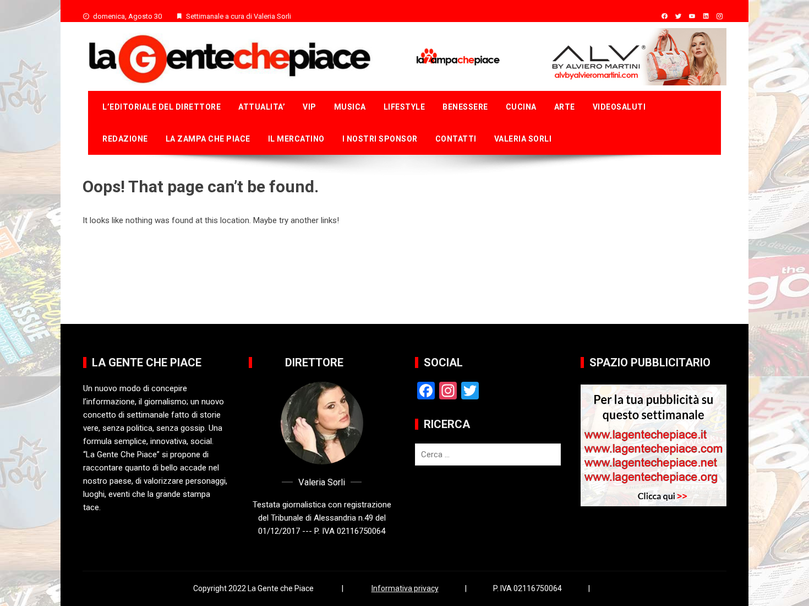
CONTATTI (456, 138)
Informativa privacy (405, 588)
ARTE (564, 106)
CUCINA (521, 106)
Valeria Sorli (523, 138)
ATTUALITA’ (261, 106)
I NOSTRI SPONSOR (380, 138)
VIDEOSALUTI (619, 106)
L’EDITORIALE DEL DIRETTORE (161, 106)
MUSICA (350, 106)
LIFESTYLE (404, 106)
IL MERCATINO (296, 138)
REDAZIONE (125, 138)
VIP (309, 106)
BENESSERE (465, 106)
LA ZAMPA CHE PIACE (208, 138)
